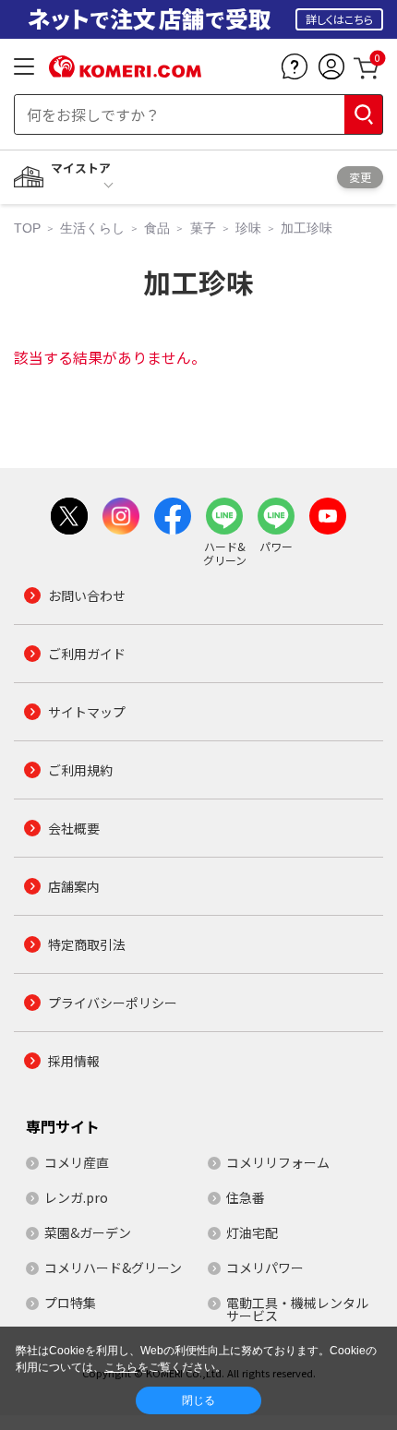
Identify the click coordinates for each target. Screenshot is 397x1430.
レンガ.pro (76, 1197)
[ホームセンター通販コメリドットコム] (125, 71)
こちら (121, 1367)
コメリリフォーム (278, 1162)
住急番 (245, 1197)
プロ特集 (70, 1302)
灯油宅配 (252, 1232)
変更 (360, 177)
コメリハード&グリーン (113, 1267)
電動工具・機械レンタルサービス (297, 1309)
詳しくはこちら (339, 19)
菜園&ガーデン (87, 1232)
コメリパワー (265, 1267)
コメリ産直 (76, 1162)
